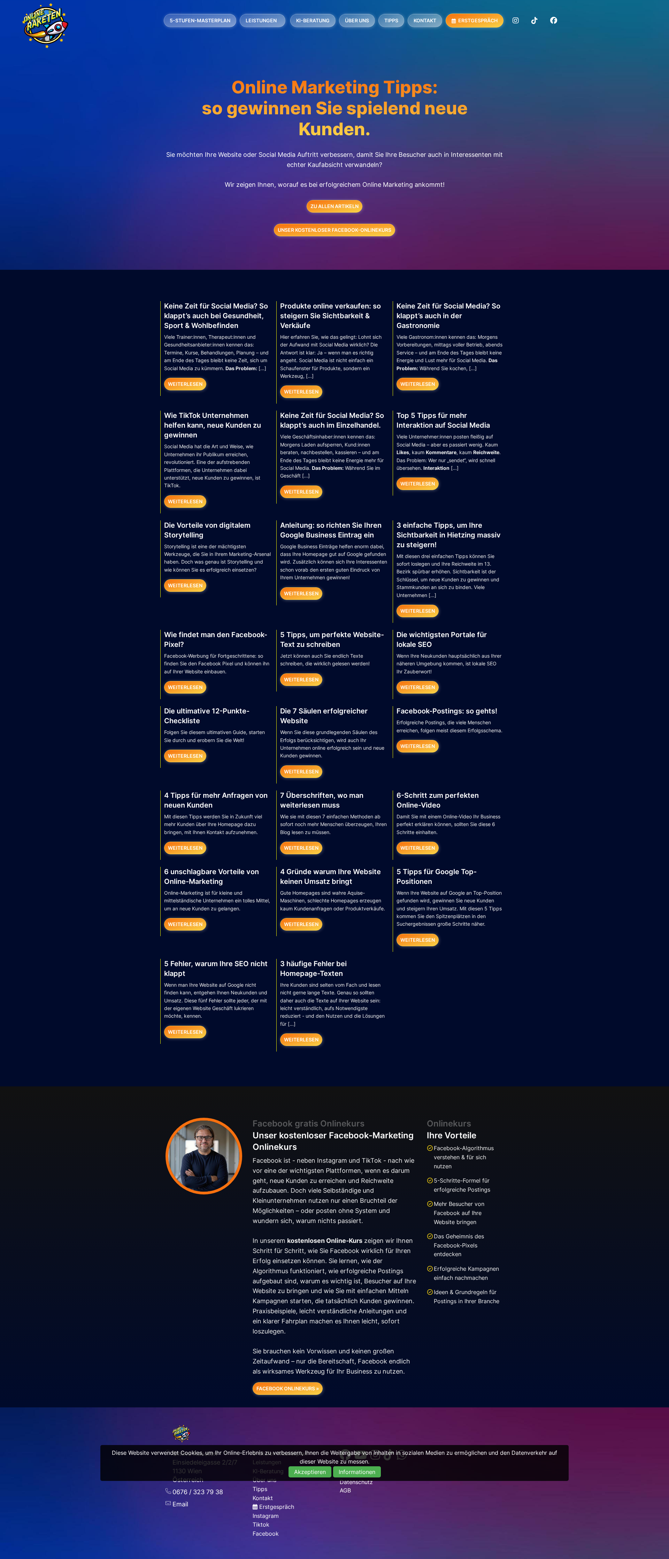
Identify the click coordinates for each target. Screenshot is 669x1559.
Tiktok (261, 1524)
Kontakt (425, 20)
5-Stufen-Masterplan (200, 20)
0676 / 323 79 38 (197, 1492)
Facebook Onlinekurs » (287, 1388)
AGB (345, 1490)
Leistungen (261, 20)
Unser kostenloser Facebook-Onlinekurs (334, 230)
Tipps (391, 20)
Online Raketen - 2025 (46, 25)
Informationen (357, 1471)
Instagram (266, 1515)
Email (180, 1504)
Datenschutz (356, 1481)
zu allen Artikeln (334, 206)
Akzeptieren (310, 1471)
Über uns (357, 20)
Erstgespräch (477, 20)
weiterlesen (185, 384)
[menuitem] (200, 20)
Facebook (266, 1533)
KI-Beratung (313, 20)
